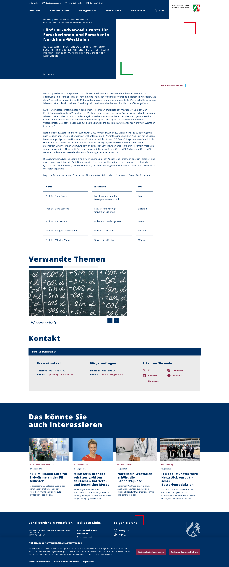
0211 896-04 (108, 370)
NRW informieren (61, 19)
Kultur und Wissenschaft (44, 351)
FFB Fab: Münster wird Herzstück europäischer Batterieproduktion (179, 479)
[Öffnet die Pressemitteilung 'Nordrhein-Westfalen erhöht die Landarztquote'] (136, 449)
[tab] (115, 351)
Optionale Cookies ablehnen (184, 552)
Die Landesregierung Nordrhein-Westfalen (186, 8)
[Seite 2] (81, 267)
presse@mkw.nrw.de (61, 374)
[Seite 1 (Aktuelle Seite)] (46, 267)
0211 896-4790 (57, 370)
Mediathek (82, 533)
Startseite (47, 19)
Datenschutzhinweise (39, 561)
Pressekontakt (84, 537)
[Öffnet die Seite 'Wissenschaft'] (78, 293)
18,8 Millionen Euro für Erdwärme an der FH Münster (49, 477)
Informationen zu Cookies (66, 561)
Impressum (88, 561)
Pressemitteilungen (79, 19)
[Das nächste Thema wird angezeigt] (116, 320)
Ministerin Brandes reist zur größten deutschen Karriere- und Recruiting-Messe (91, 479)
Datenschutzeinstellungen (151, 552)
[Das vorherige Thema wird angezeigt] (109, 320)
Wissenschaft (44, 322)
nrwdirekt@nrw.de (112, 374)
